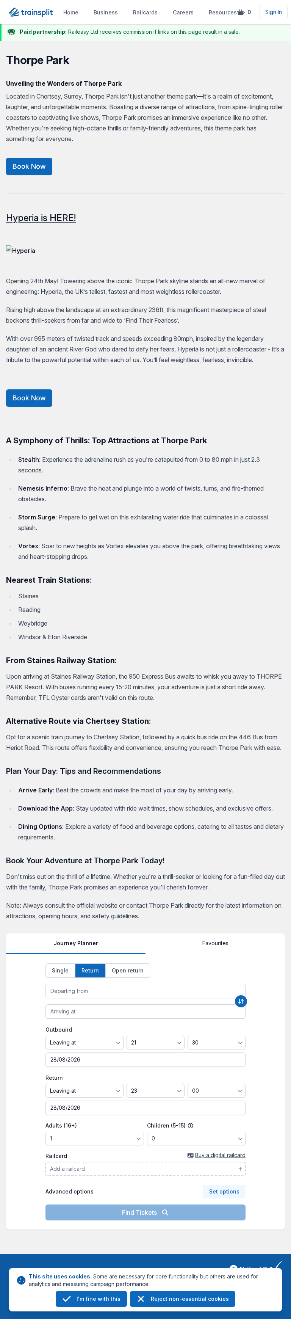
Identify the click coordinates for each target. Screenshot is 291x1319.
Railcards (145, 12)
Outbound (58, 1029)
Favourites (215, 943)
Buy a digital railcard (220, 1155)
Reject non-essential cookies (190, 1298)
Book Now (29, 166)
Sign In (273, 12)
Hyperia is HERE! (41, 217)
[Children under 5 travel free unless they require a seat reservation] (190, 1125)
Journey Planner (75, 943)
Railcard (56, 1156)
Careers (183, 12)
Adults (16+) (61, 1125)
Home (70, 12)
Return (54, 1077)
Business (106, 12)
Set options (224, 1191)
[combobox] (145, 991)
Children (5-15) (167, 1125)
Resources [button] (223, 12)
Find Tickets (140, 1212)
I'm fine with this (98, 1298)
